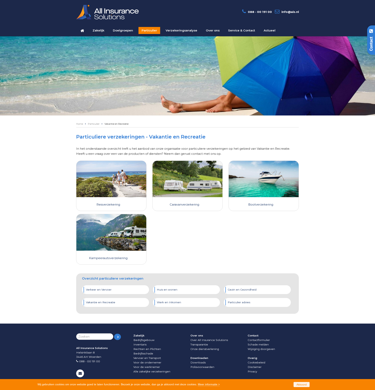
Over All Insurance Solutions (209, 340)
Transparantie (199, 344)
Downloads (198, 362)
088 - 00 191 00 (260, 12)
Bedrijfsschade (143, 353)
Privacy (252, 371)
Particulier (94, 123)
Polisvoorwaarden (202, 367)
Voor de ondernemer (147, 362)
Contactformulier (259, 340)
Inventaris (139, 344)
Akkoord (301, 384)
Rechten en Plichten (147, 349)
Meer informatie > (209, 384)
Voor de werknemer (146, 367)
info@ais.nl (290, 12)
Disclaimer (255, 367)
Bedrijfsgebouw (143, 340)
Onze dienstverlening (204, 349)
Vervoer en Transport (147, 358)
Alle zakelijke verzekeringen (151, 371)
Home (79, 123)
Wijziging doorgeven (261, 349)
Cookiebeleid (256, 362)
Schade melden (258, 344)
